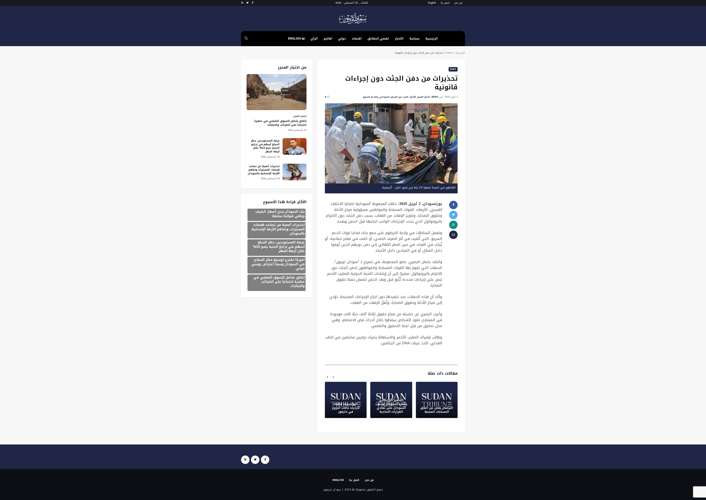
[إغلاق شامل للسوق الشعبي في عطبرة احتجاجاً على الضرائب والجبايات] (276, 92)
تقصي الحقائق (378, 38)
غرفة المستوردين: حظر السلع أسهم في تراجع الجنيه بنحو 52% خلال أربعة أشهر (265, 146)
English (338, 480)
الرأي (314, 38)
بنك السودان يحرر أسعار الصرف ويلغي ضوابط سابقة (280, 213)
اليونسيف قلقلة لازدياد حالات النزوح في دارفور (345, 408)
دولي (342, 38)
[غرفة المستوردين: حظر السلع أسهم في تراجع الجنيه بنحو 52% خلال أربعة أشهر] (294, 146)
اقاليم (328, 38)
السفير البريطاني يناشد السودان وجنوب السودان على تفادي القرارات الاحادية (391, 405)
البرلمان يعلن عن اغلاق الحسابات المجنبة (436, 410)
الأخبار (399, 38)
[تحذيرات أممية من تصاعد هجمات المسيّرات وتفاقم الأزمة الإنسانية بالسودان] (294, 172)
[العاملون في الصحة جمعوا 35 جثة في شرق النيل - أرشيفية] (391, 143)
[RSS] (242, 3)
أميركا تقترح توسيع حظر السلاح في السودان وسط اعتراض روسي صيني (278, 264)
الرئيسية (431, 38)
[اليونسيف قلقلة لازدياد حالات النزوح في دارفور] (346, 400)
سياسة (414, 38)
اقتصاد (357, 38)
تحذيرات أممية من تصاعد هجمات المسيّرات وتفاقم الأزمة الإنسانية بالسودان (264, 170)
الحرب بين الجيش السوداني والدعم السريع (385, 97)
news (449, 52)
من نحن (458, 2)
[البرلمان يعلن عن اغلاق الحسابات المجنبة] (437, 400)
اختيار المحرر (423, 97)
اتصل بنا (445, 2)
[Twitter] (247, 3)
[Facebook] (252, 3)
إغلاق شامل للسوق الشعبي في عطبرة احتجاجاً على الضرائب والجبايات (280, 122)
